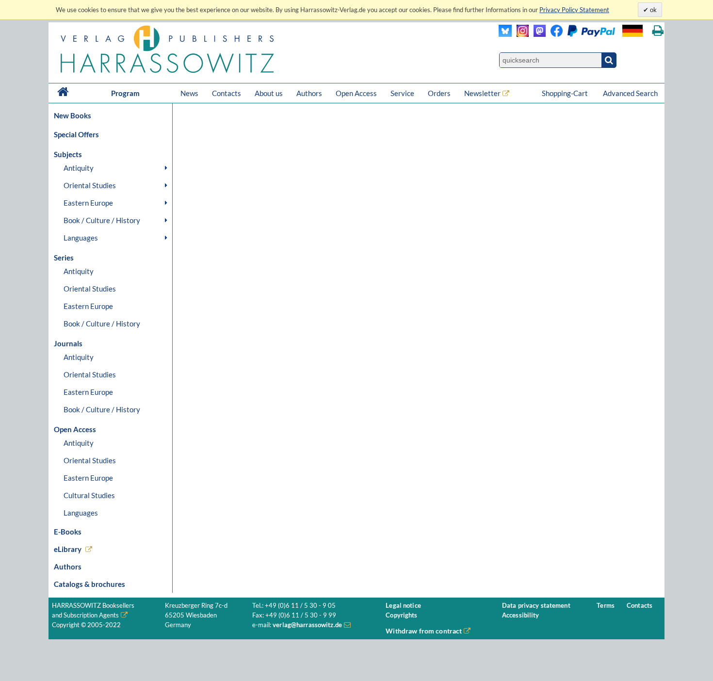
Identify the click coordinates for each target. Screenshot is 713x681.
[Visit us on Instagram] (520, 34)
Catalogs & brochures (89, 584)
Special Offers (76, 134)
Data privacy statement (536, 605)
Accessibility (520, 615)
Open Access (356, 93)
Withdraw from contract (424, 631)
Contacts (226, 93)
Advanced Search (630, 93)
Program (125, 93)
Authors (309, 93)
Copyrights (401, 615)
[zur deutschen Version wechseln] (632, 31)
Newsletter (482, 93)
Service (402, 93)
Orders (439, 93)
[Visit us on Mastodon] (537, 34)
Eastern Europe (88, 202)
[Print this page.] (658, 31)
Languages (81, 237)
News (189, 93)
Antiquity (79, 167)
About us (269, 93)
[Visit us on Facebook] (580, 34)
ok (652, 10)
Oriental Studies (90, 185)
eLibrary (67, 549)
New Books (72, 115)
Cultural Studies (89, 495)
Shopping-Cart (565, 93)
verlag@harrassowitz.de (307, 625)
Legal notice (403, 605)
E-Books (67, 531)
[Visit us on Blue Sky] (505, 34)
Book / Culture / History (102, 220)
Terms (606, 605)
